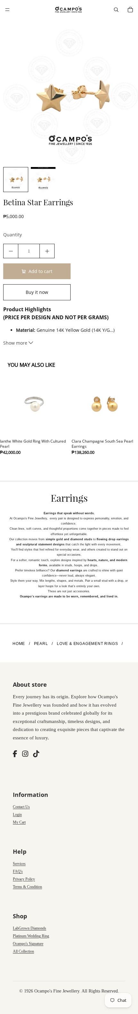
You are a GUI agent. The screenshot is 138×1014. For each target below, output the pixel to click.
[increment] (47, 251)
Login (17, 814)
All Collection (23, 951)
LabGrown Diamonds (29, 928)
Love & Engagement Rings (87, 643)
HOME (19, 643)
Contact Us (21, 807)
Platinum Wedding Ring (31, 936)
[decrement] (11, 251)
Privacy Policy (24, 879)
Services (19, 863)
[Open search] (116, 10)
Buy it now (37, 292)
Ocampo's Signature (28, 943)
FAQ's (18, 871)
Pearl (41, 643)
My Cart (19, 822)
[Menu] (7, 9)
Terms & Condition (27, 887)
